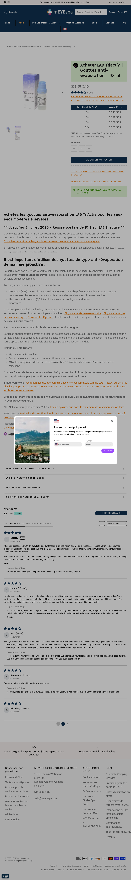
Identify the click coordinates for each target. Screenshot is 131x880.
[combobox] (62, 444)
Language (88, 441)
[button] (112, 421)
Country (56, 441)
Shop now (107, 451)
